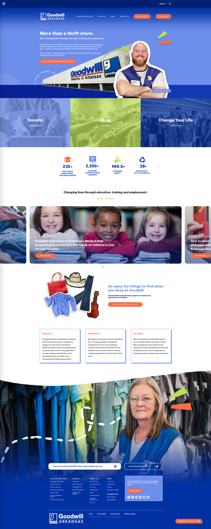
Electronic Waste (78, 490)
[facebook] (128, 497)
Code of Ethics (101, 514)
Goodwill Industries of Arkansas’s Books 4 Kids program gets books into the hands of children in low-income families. (75, 245)
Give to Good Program (138, 466)
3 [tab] (108, 268)
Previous (51, 166)
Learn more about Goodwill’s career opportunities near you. (78, 466)
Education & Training (57, 481)
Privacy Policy (115, 514)
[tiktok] (140, 497)
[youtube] (144, 497)
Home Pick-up (77, 487)
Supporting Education (45, 236)
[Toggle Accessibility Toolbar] (4, 4)
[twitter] (132, 497)
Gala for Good (111, 500)
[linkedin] (148, 497)
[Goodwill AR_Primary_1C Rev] (52, 13)
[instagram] (136, 497)
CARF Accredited (129, 514)
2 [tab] (106, 268)
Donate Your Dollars (76, 493)
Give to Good (111, 497)
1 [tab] (104, 268)
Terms (91, 514)
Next (159, 166)
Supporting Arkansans (201, 236)
